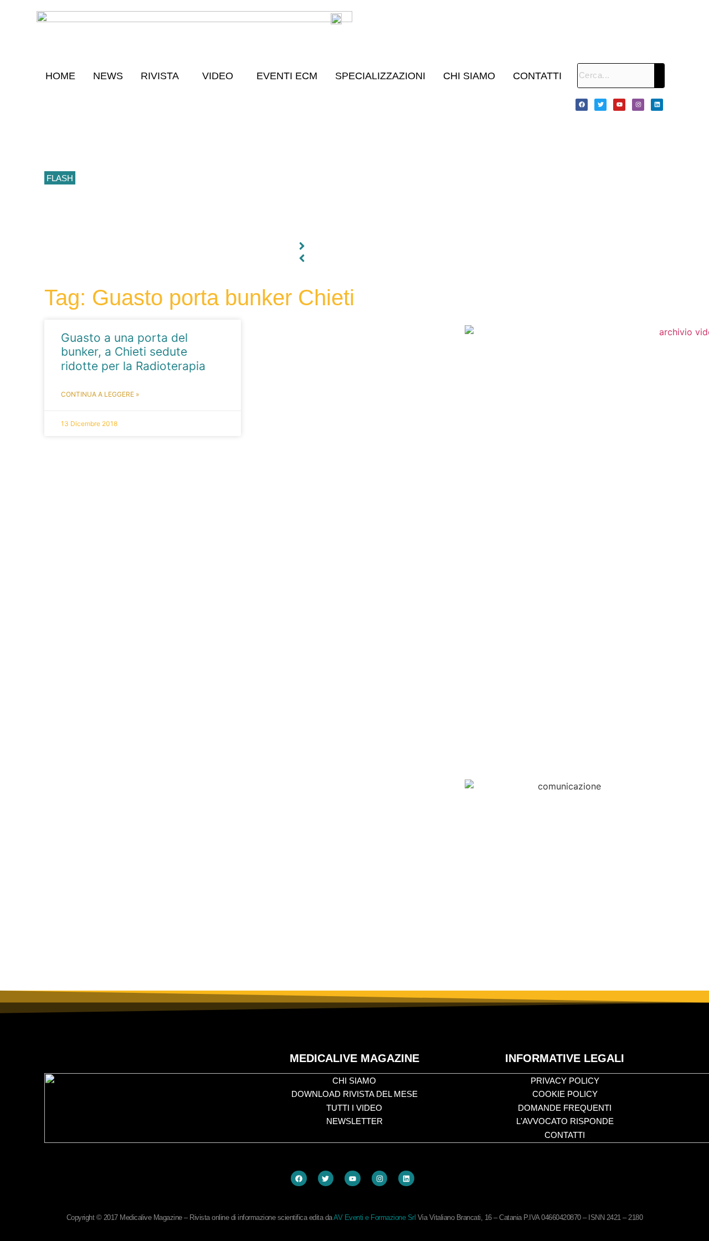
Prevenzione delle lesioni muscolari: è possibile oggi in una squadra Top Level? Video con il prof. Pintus (264, 178)
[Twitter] (600, 105)
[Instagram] (638, 105)
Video (217, 75)
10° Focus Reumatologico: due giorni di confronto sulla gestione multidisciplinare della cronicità (248, 104)
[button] (163, 75)
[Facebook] (582, 105)
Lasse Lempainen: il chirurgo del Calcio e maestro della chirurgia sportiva (210, 153)
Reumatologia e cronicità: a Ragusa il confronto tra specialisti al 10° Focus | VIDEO (227, 128)
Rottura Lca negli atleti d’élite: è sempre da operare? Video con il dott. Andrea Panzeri (232, 227)
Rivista (160, 75)
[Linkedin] (657, 105)
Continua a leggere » (100, 394)
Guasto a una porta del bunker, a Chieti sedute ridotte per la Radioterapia (133, 351)
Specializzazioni (380, 75)
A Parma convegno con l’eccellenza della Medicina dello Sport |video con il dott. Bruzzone (240, 203)
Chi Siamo (469, 75)
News (108, 75)
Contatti (537, 75)
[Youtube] (619, 105)
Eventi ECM (286, 75)
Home (60, 75)
